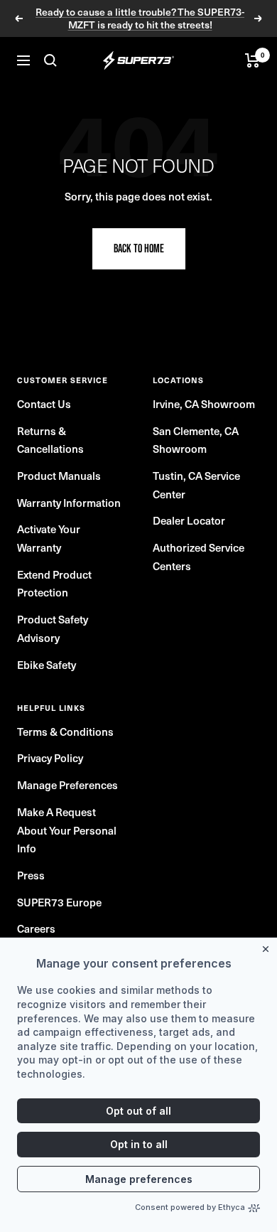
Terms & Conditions (65, 731)
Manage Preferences (67, 785)
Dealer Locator (189, 520)
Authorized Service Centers (198, 557)
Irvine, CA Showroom (204, 404)
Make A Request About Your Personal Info (66, 830)
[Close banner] (268, 946)
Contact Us (44, 404)
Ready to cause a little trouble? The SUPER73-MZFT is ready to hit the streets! (140, 18)
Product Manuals (59, 475)
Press (31, 875)
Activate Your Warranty (48, 538)
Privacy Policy (50, 758)
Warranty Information (69, 502)
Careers (36, 928)
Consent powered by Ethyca (190, 1207)
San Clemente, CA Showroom (196, 440)
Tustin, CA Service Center (196, 485)
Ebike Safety (46, 665)
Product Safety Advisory (52, 628)
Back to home (139, 248)
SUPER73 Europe (59, 902)
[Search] (50, 60)
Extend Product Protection (54, 584)
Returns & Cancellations (50, 440)
